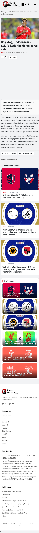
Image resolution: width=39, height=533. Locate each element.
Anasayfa (4, 12)
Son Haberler (6, 416)
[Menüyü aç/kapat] (23, 4)
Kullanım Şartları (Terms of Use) (12, 510)
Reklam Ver (6, 495)
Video (4, 437)
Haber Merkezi (11, 160)
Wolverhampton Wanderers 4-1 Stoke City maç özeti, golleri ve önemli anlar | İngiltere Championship (19, 269)
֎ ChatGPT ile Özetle (9, 153)
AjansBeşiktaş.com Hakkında (11, 492)
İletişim (4, 498)
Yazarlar (5, 440)
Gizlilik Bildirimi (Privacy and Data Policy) (15, 513)
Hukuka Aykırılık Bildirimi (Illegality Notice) (15, 504)
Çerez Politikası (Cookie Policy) (12, 507)
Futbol (11, 12)
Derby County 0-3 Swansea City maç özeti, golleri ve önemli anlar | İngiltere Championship (19, 232)
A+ (6, 57)
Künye (4, 516)
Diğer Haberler (6, 431)
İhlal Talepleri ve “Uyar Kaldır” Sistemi (14, 501)
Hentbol (4, 428)
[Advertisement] (19, 79)
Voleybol (5, 425)
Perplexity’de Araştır (26, 153)
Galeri (4, 443)
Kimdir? (4, 434)
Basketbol (5, 422)
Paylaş (14, 57)
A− (2, 57)
